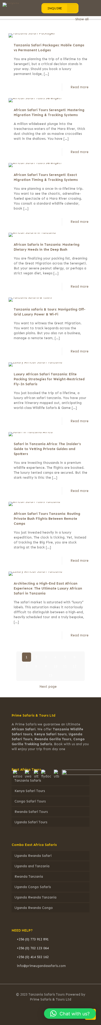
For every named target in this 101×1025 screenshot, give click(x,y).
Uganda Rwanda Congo (34, 908)
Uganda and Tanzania (32, 866)
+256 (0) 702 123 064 (33, 948)
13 (50, 675)
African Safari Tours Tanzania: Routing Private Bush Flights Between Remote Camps (47, 519)
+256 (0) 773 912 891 (33, 939)
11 (65, 666)
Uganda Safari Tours (31, 822)
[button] (70, 1013)
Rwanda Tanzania (29, 876)
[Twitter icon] (40, 1006)
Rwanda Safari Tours (31, 812)
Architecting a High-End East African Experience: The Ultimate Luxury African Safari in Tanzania (48, 588)
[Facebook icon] (33, 1006)
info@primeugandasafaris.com (41, 966)
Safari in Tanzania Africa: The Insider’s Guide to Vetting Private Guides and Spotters (47, 449)
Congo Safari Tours (30, 801)
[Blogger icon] (68, 1006)
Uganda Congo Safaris (33, 887)
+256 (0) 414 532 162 (33, 957)
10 (55, 666)
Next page (48, 686)
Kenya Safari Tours (30, 791)
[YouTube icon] (47, 1006)
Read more (79, 87)
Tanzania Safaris (28, 780)
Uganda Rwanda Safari (33, 856)
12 (74, 666)
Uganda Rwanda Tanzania (35, 897)
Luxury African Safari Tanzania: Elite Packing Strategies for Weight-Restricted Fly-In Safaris (49, 379)
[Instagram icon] (54, 1006)
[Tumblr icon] (61, 1006)
